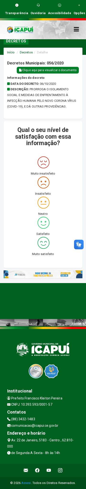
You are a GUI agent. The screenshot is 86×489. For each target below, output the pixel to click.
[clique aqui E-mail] (26, 470)
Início (11, 52)
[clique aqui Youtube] (49, 470)
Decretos (26, 52)
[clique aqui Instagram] (60, 470)
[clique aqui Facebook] (37, 470)
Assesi (26, 483)
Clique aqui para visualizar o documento (49, 70)
